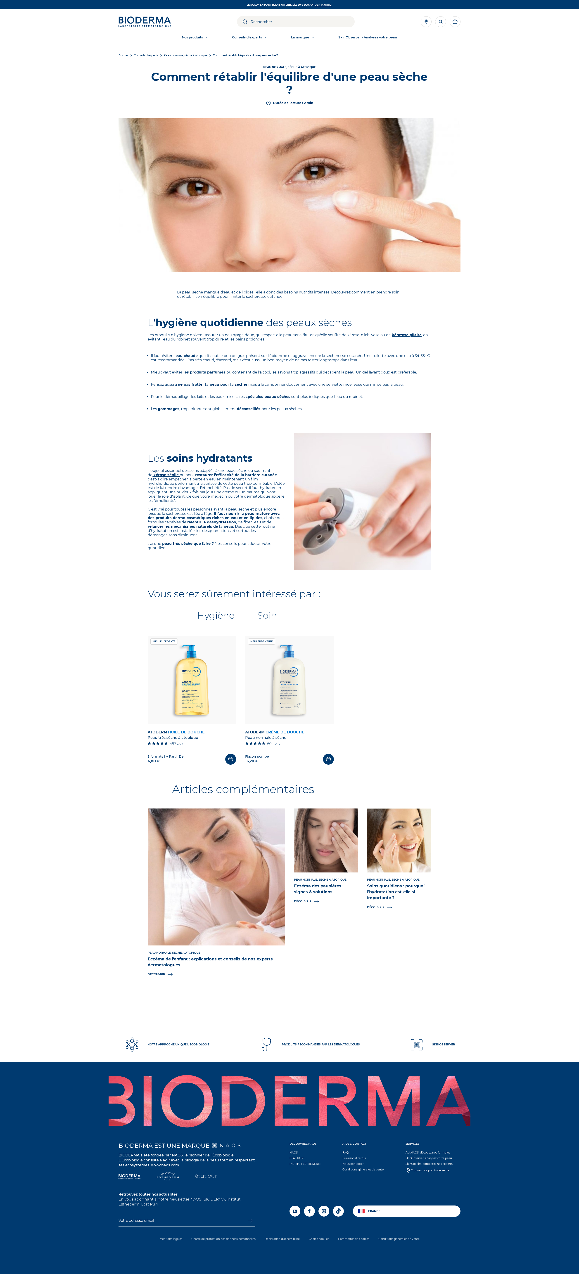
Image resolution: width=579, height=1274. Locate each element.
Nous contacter (353, 1163)
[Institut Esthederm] (168, 1176)
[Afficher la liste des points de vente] (426, 21)
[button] (455, 21)
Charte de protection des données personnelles (223, 1239)
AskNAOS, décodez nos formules (428, 1152)
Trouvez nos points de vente (430, 1170)
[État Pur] (206, 1176)
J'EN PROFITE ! (323, 4)
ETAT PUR (297, 1158)
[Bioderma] (129, 1176)
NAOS (294, 1152)
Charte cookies (319, 1239)
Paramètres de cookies (353, 1239)
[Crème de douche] (289, 680)
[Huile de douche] (192, 680)
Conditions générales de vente (363, 1169)
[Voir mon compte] (440, 21)
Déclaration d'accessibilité (282, 1239)
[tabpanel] (289, 700)
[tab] (216, 615)
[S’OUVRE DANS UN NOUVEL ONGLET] (226, 1145)
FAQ (345, 1152)
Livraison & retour (354, 1158)
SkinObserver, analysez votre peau (429, 1158)
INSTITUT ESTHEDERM (305, 1163)
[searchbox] (303, 21)
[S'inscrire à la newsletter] (250, 1220)
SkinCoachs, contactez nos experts (429, 1163)
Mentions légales (171, 1239)
